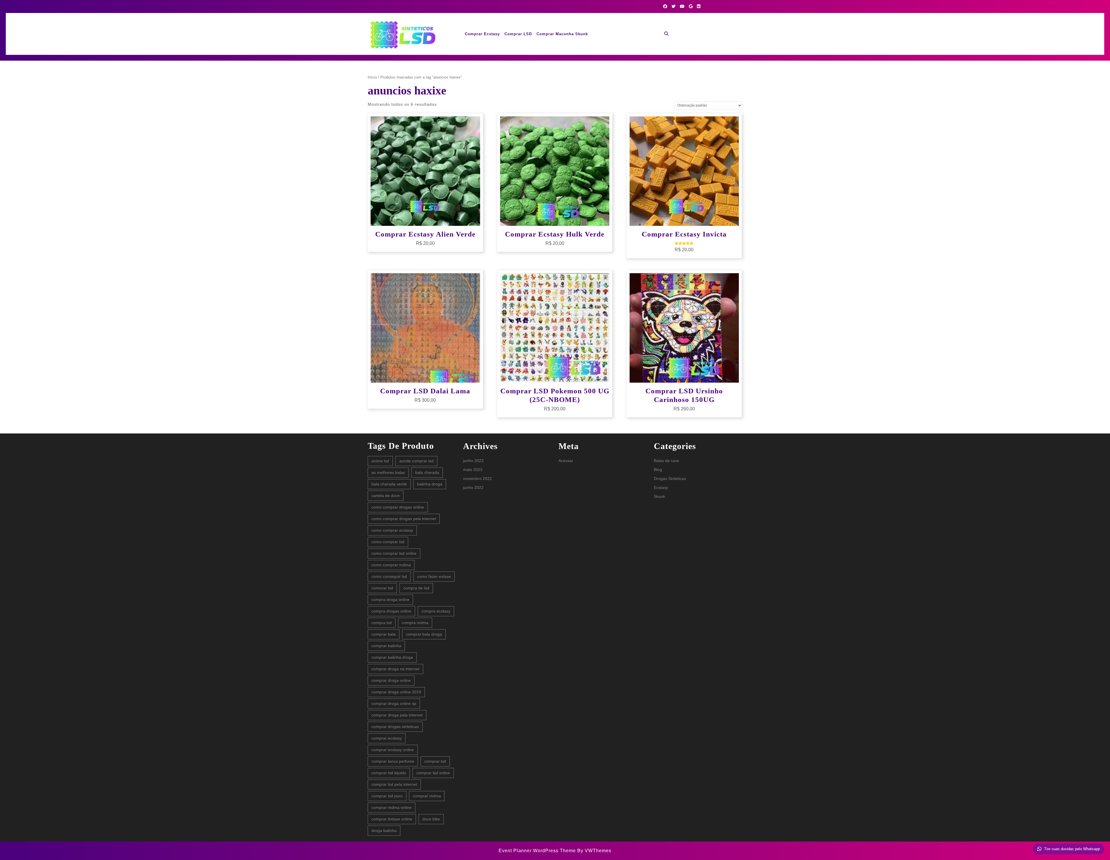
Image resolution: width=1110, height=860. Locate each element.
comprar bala (383, 634)
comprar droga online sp (393, 703)
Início (372, 77)
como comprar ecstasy (392, 530)
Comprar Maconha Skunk (562, 34)
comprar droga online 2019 (396, 692)
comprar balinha (386, 645)
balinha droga (429, 484)
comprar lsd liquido (388, 772)
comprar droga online (391, 680)
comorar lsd (382, 588)
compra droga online (390, 599)
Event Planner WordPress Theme (538, 850)
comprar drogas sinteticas (395, 726)
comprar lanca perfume (392, 761)
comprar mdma (427, 796)
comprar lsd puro (387, 796)
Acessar (565, 460)
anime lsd (380, 461)
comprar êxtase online (391, 819)
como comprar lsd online (394, 553)
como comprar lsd (387, 541)
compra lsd (381, 622)
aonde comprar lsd (416, 461)
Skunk (659, 496)
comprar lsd (435, 761)
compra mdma (415, 622)
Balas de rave (666, 460)
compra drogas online (391, 611)
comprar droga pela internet (397, 715)
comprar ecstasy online (392, 749)
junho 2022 (473, 487)
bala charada (427, 472)
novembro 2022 (477, 478)
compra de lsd (416, 588)
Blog (658, 469)
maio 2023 (472, 469)
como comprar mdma (391, 565)
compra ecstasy (435, 611)
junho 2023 (473, 460)
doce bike (431, 819)
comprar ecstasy (386, 738)
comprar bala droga (424, 634)
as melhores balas (388, 472)
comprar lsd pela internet (394, 784)
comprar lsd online (433, 772)
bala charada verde (389, 484)
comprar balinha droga (392, 657)
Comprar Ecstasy (482, 34)
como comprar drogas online (397, 507)
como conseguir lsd (389, 576)
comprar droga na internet (395, 669)
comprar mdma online (391, 807)
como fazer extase (434, 576)
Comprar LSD (518, 34)
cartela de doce (385, 495)
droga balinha (384, 830)
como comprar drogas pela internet (403, 518)
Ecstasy (661, 487)
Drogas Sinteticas (670, 478)
